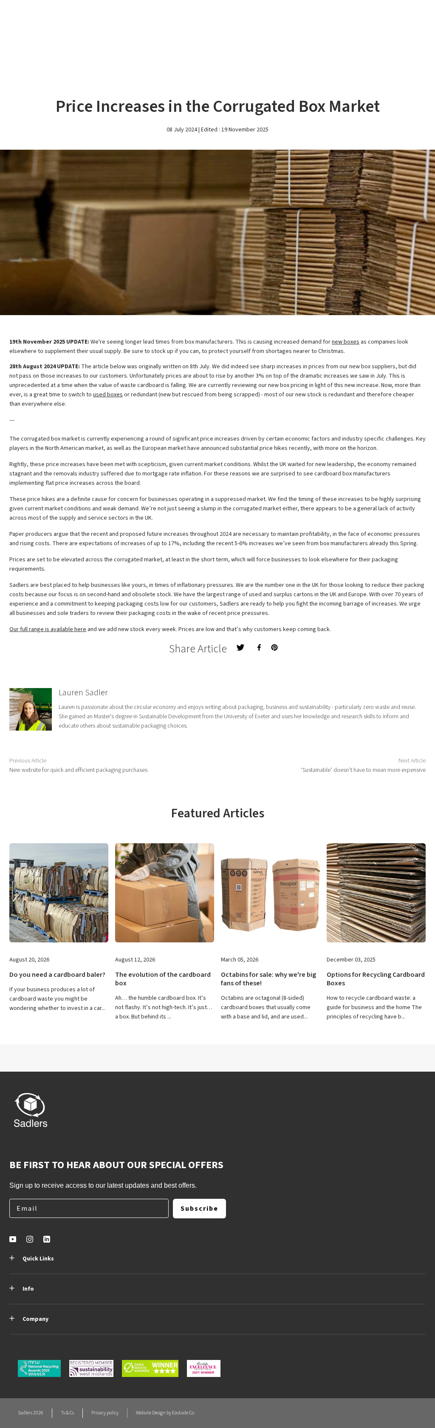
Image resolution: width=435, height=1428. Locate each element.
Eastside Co (183, 1413)
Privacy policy (105, 1413)
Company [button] (35, 1319)
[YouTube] (12, 1239)
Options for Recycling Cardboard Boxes (376, 979)
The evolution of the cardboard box (163, 979)
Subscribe (199, 1208)
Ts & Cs (67, 1413)
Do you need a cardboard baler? (57, 974)
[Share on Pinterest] (274, 647)
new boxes (345, 342)
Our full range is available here (47, 629)
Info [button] (28, 1289)
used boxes (108, 394)
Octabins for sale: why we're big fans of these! (268, 979)
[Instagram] (29, 1239)
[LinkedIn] (46, 1239)
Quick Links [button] (38, 1258)
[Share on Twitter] (240, 647)
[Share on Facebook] (259, 647)
